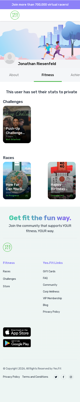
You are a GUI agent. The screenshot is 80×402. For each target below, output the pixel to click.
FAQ (45, 278)
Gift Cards (49, 271)
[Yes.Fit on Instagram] (70, 377)
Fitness (48, 75)
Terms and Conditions (35, 376)
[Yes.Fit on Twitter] (56, 377)
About (14, 75)
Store (6, 286)
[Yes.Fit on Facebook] (63, 377)
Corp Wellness (51, 291)
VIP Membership (52, 298)
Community (50, 285)
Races (6, 271)
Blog (45, 305)
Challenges (9, 279)
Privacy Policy (51, 311)
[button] (19, 332)
